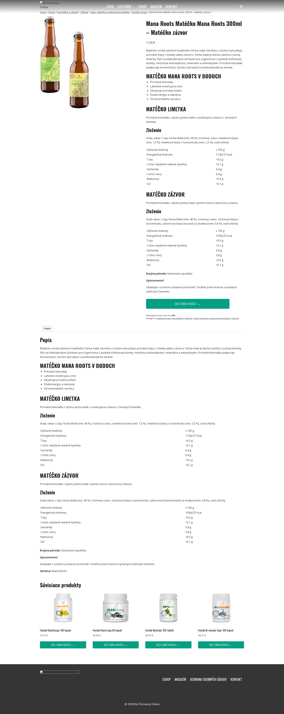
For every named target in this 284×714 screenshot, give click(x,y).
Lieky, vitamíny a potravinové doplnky (211, 318)
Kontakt (171, 6)
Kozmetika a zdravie (182, 318)
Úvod (110, 6)
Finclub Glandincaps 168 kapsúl (55, 630)
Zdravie (235, 318)
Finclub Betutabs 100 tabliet (159, 630)
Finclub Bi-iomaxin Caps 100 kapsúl (215, 630)
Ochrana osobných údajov (208, 679)
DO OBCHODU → (188, 304)
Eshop (142, 6)
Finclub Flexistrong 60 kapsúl (107, 630)
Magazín (156, 6)
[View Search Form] (241, 7)
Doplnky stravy (164, 318)
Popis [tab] (47, 328)
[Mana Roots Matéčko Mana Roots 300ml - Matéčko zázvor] (64, 62)
